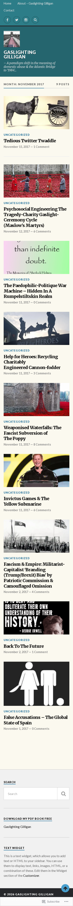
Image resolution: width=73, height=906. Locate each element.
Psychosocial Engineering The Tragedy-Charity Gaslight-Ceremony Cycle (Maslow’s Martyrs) (35, 217)
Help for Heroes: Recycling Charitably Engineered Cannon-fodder (32, 362)
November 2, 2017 (16, 592)
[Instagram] (26, 20)
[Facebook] (7, 20)
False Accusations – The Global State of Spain (36, 720)
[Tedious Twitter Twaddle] (36, 112)
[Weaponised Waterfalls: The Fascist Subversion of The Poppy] (36, 399)
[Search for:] (36, 793)
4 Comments (40, 592)
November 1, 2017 (16, 728)
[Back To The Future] (36, 617)
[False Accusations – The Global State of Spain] (36, 684)
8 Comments (42, 444)
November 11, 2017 (17, 302)
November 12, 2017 (17, 231)
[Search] (35, 20)
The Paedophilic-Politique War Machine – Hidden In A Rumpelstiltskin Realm (35, 291)
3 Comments (42, 373)
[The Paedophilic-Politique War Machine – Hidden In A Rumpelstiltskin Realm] (36, 257)
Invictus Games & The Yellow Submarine (26, 501)
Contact (9, 10)
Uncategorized (17, 134)
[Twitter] (16, 20)
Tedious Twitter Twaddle (30, 141)
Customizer (31, 875)
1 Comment (41, 146)
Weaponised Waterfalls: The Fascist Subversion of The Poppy (32, 433)
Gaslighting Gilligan (20, 54)
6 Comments (42, 231)
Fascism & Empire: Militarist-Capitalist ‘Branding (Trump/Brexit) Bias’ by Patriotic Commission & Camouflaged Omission (34, 575)
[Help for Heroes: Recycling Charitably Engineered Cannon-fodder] (36, 328)
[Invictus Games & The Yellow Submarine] (36, 470)
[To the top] (65, 888)
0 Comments (42, 302)
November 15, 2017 (17, 146)
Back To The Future (24, 646)
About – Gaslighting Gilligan (35, 3)
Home (7, 3)
